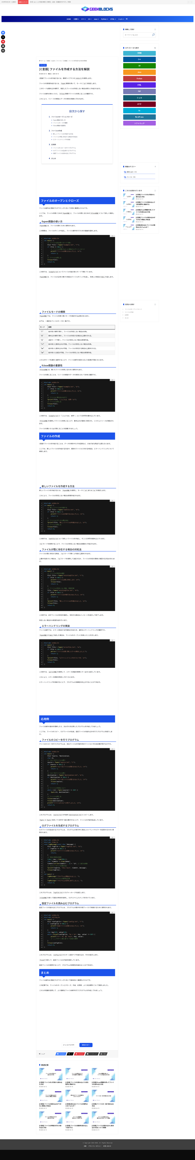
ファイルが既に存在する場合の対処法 (65, 137)
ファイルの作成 (56, 130)
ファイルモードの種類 (60, 123)
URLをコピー (86, 1045)
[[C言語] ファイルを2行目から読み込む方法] (50, 1074)
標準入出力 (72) (132, 172)
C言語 (75, 19)
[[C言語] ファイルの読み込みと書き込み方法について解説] (103, 1117)
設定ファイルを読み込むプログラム (64, 153)
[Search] (153, 35)
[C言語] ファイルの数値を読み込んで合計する (77, 1126)
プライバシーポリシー (94, 1146)
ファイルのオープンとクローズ (61, 117)
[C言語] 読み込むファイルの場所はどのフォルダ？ (77, 1105)
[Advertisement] (77, 39)
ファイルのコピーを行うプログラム (64, 148)
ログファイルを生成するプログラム (64, 150)
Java (95, 19)
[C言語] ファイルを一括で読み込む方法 (103, 1105)
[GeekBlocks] (98, 9)
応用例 (53, 144)
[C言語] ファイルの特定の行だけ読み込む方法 (50, 1126)
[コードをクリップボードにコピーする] (112, 239)
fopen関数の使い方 (59, 120)
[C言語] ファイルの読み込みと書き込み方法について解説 (103, 1126)
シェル (120, 19)
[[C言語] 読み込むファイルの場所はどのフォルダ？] (77, 1096)
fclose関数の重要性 (59, 125)
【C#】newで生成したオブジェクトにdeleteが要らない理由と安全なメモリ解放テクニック (56, 2)
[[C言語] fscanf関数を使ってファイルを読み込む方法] (103, 1074)
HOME (69, 19)
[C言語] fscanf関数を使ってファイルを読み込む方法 (103, 1083)
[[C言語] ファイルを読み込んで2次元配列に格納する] (77, 1074)
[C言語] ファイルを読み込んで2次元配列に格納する (77, 1083)
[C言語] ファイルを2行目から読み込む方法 (50, 1083)
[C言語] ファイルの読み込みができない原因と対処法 (50, 1105)
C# (89, 19)
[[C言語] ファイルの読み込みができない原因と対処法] (50, 1096)
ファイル (59, 60)
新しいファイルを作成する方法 (63, 134)
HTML (112, 19)
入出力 (53, 60)
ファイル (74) (131, 177)
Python (103, 19)
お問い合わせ (107, 1146)
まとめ (53, 158)
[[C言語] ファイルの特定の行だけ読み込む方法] (50, 1117)
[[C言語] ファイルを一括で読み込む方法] (103, 1096)
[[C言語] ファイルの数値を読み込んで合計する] (77, 1117)
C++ (82, 19)
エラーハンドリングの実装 (61, 139)
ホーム (42, 60)
